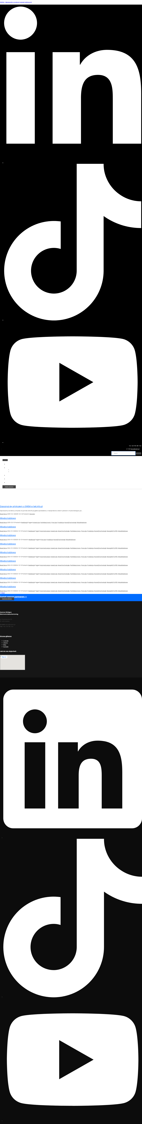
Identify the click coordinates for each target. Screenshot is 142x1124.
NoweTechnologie (64, 531)
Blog (8, 479)
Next (3, 593)
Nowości (32, 514)
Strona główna (11, 464)
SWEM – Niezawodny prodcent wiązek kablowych (16, 2)
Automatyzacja (45, 531)
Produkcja (60, 522)
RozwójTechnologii (70, 522)
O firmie (9, 468)
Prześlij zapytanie (9, 486)
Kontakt (9, 482)
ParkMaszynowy (45, 522)
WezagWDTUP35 (112, 531)
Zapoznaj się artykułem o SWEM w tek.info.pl (21, 506)
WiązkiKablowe (82, 522)
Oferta (9, 475)
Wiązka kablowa (8, 518)
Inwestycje (36, 522)
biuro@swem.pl (135, 449)
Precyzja (54, 522)
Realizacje (24, 522)
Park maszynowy (15, 472)
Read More (3, 514)
